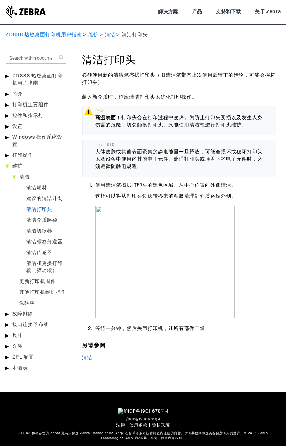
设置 (17, 126)
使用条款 (138, 425)
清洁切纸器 (39, 231)
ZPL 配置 (23, 357)
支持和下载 (228, 11)
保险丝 (27, 303)
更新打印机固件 (37, 281)
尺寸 (17, 335)
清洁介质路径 (42, 220)
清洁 (110, 34)
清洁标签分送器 (44, 241)
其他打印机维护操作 (42, 292)
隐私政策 (161, 425)
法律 (120, 425)
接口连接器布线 (30, 324)
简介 (17, 94)
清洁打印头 (39, 209)
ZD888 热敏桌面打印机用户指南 (43, 34)
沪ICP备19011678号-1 (143, 419)
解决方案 (168, 11)
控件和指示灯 (28, 115)
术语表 (20, 368)
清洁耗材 (36, 187)
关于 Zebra (268, 11)
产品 (197, 11)
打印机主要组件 (30, 104)
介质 (17, 346)
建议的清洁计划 (44, 198)
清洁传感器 (39, 252)
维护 (93, 34)
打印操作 (22, 155)
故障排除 (22, 314)
